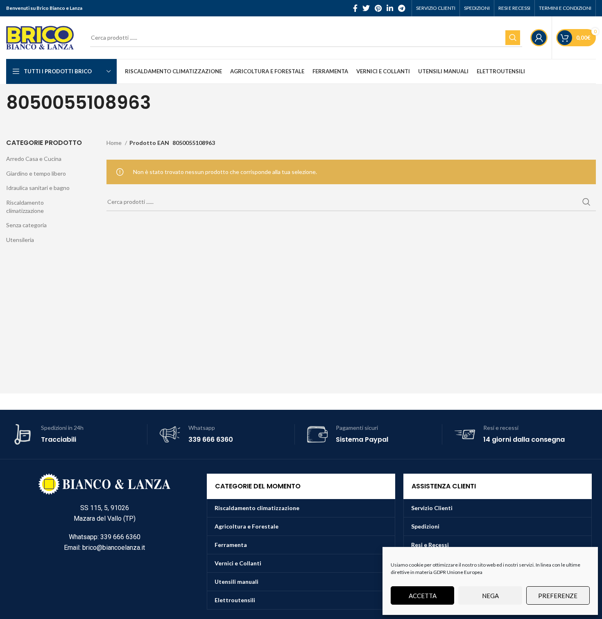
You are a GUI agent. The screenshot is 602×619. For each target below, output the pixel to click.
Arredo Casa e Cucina (33, 158)
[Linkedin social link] (390, 8)
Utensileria (20, 239)
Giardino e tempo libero (36, 173)
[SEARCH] (512, 37)
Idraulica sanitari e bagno (38, 187)
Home (114, 142)
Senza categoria (26, 224)
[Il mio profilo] (539, 37)
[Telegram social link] (401, 8)
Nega (490, 595)
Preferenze (557, 595)
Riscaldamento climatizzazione (25, 206)
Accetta (423, 595)
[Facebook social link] (355, 8)
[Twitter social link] (366, 8)
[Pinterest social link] (378, 8)
